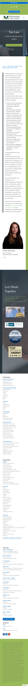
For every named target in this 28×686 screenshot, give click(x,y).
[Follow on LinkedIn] (14, 7)
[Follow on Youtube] (17, 7)
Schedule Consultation (14, 11)
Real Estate (5, 401)
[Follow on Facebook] (11, 7)
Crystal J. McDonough (7, 549)
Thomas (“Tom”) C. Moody (9, 578)
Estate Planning (6, 411)
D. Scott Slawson (6, 561)
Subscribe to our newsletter (12, 299)
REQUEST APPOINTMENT (14, 45)
